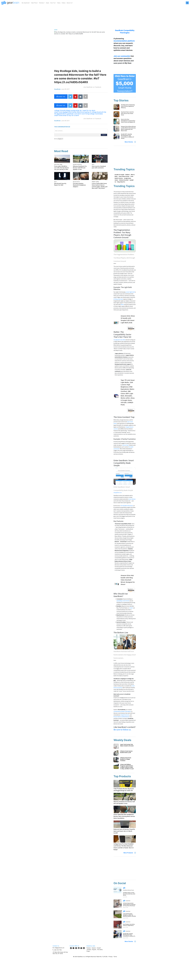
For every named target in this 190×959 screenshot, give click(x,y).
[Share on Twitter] (70, 96)
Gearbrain (128, 900)
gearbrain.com (72, 114)
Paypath (94, 949)
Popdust (89, 948)
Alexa (122, 304)
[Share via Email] (80, 96)
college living (59, 110)
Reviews (41, 3)
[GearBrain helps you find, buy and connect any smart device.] (118, 890)
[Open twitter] (71, 948)
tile (105, 112)
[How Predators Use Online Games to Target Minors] (118, 924)
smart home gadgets (61, 112)
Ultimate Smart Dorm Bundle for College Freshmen (125, 759)
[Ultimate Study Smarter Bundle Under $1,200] (116, 753)
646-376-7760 (58, 950)
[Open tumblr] (81, 948)
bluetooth (100, 112)
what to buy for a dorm (71, 115)
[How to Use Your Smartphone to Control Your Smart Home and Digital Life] (116, 121)
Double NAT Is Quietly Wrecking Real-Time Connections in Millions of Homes (127, 136)
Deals (47, 3)
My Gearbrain (25, 3)
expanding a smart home (123, 600)
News (58, 3)
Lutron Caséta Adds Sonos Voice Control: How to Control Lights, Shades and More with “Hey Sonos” (99, 186)
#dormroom (81, 112)
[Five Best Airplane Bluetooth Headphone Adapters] (81, 176)
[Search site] (187, 2)
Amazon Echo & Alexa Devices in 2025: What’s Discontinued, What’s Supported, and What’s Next (128, 128)
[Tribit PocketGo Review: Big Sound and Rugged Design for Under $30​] (125, 783)
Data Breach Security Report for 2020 (60, 184)
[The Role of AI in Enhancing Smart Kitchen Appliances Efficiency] (116, 107)
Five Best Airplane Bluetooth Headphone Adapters (79, 185)
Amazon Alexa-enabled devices (121, 716)
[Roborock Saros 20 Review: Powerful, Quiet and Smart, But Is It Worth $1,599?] (125, 824)
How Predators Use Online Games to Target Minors (129, 925)
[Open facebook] (73, 948)
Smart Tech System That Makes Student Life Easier (127, 745)
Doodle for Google (119, 174)
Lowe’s (131, 608)
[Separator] (85, 96)
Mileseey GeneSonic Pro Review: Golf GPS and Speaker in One (80, 167)
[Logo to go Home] (10, 3)
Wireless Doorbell (123, 180)
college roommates (96, 114)
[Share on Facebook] (61, 96)
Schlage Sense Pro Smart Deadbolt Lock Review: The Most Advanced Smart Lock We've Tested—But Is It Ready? (124, 846)
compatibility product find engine (122, 711)
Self (93, 164)
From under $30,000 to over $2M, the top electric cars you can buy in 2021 (61, 167)
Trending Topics (124, 169)
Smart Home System (124, 176)
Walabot (127, 174)
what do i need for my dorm (85, 110)
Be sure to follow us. (122, 729)
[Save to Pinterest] (75, 96)
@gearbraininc (62, 114)
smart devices (132, 499)
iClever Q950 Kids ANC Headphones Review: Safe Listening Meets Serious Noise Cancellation (124, 816)
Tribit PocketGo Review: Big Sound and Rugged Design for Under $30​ (124, 789)
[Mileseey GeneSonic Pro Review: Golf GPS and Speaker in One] (81, 158)
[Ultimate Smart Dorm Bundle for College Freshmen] (116, 759)
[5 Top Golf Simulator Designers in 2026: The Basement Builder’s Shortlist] (118, 914)
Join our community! (122, 56)
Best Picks (34, 3)
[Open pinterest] (76, 948)
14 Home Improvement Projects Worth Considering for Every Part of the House (129, 904)
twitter (74, 112)
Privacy (110, 956)
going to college (91, 112)
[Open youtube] (78, 948)
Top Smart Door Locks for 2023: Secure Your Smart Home (127, 113)
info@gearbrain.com (59, 947)
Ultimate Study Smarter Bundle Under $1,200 (126, 751)
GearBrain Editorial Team (128, 890)
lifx (55, 114)
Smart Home (95, 181)
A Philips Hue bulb (118, 299)
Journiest (89, 949)
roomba (73, 110)
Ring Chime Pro (121, 182)
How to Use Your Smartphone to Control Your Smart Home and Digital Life (128, 120)
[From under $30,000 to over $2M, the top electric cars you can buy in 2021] (62, 158)
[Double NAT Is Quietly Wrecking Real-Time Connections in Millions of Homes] (116, 136)
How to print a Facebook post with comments (99, 167)
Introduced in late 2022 (119, 339)
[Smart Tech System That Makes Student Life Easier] (116, 746)
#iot (70, 112)
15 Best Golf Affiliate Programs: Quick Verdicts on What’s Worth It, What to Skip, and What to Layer (127, 766)
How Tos (52, 3)
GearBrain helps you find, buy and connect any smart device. (129, 894)
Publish (104, 134)
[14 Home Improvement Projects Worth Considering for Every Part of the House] (118, 903)
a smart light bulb (130, 292)
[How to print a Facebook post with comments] (100, 158)
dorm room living (83, 114)
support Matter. (130, 355)
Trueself (99, 948)
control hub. (125, 445)
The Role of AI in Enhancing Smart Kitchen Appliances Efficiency (128, 106)
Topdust (94, 948)
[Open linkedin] (84, 948)
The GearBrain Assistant (126, 505)
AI (120, 541)
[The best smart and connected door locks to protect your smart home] (116, 114)
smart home (58, 115)
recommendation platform (124, 41)
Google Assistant (124, 715)
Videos (63, 3)
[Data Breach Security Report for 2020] (62, 176)
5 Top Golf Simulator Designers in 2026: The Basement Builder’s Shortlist (129, 915)
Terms (115, 956)
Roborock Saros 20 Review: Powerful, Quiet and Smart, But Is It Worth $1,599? (124, 831)
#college (67, 110)
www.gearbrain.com (118, 492)
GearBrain (57, 89)
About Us (69, 3)
